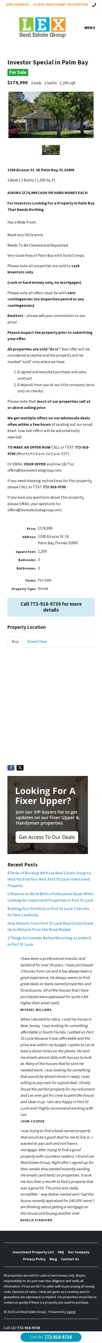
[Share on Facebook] (10, 768)
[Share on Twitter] (20, 768)
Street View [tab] (37, 641)
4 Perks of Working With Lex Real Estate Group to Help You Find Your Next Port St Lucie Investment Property (49, 879)
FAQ (61, 1252)
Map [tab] (15, 641)
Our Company (17, 4)
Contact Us (70, 1259)
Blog (53, 1259)
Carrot (71, 1312)
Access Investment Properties (60, 4)
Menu (89, 27)
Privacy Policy (34, 1259)
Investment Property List (33, 1252)
